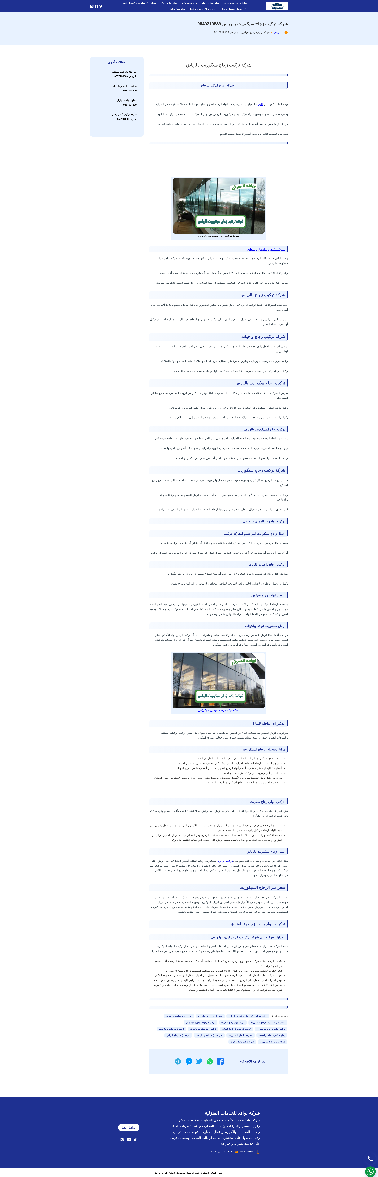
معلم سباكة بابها (177, 9)
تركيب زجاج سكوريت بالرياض (203, 1029)
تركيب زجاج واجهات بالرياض (171, 1029)
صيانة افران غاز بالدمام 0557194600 (125, 88)
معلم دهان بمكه (189, 3)
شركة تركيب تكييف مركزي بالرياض (139, 3)
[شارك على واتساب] (210, 1061)
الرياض (277, 32)
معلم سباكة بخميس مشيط (202, 9)
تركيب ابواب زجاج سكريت (232, 1022)
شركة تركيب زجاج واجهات (242, 1041)
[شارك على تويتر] (199, 1061)
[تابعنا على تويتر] (100, 6)
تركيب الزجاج (225, 860)
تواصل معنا (129, 1127)
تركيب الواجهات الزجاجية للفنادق (271, 1029)
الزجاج (259, 104)
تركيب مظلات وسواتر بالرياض (233, 9)
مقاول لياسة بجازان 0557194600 (126, 102)
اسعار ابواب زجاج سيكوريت (210, 1016)
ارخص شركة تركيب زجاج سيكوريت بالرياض (248, 1016)
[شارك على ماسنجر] (189, 1061)
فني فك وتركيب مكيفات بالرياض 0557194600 (124, 74)
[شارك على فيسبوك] (220, 1061)
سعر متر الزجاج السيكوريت (240, 1035)
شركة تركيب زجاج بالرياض (178, 1035)
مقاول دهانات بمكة (210, 3)
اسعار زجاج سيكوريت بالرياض (179, 1016)
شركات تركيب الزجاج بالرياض (265, 249)
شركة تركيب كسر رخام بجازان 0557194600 (124, 116)
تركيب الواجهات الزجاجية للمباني (236, 1029)
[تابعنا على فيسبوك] (96, 6)
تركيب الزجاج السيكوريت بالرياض (200, 1022)
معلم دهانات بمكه (169, 3)
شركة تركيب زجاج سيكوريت (272, 1041)
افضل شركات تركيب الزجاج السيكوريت (268, 1022)
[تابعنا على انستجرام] (92, 6)
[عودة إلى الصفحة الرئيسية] (286, 32)
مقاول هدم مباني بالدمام (235, 3)
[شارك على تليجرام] (178, 1061)
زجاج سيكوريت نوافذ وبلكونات (272, 1035)
